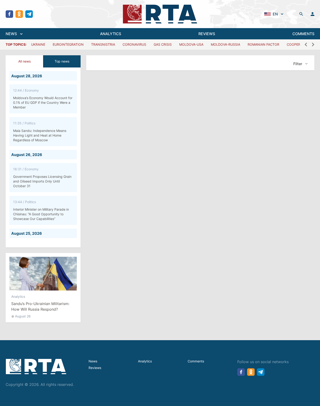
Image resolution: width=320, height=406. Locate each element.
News (93, 361)
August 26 (23, 316)
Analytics (18, 296)
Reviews (95, 368)
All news (24, 61)
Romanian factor (263, 44)
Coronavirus (134, 44)
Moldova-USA (191, 44)
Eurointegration (68, 44)
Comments (196, 361)
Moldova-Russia (225, 44)
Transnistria (103, 44)
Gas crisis (163, 44)
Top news (62, 61)
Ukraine (38, 44)
